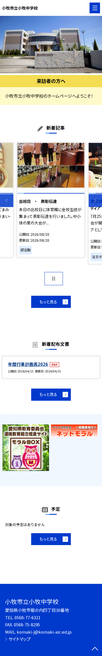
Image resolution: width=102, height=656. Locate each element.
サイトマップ (19, 639)
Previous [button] (6, 200)
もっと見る (48, 302)
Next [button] (95, 200)
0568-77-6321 (27, 617)
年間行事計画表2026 (28, 364)
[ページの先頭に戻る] (95, 649)
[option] (51, 44)
